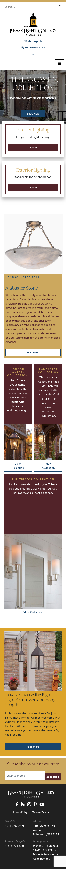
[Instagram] (30, 804)
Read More (33, 746)
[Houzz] (24, 804)
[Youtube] (43, 804)
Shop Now (33, 113)
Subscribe (52, 776)
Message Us (34, 41)
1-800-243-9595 (34, 47)
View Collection (17, 465)
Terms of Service (40, 812)
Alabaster (33, 352)
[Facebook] (18, 804)
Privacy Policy (20, 812)
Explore (33, 147)
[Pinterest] (36, 804)
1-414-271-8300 (15, 846)
